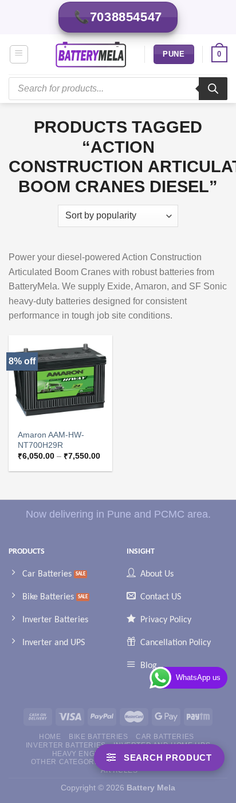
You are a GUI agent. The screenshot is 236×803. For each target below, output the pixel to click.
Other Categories (69, 762)
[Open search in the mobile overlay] (118, 88)
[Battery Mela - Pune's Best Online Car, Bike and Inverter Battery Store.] (91, 54)
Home (50, 737)
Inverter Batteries (66, 745)
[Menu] (19, 54)
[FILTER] (159, 757)
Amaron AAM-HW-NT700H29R (51, 440)
